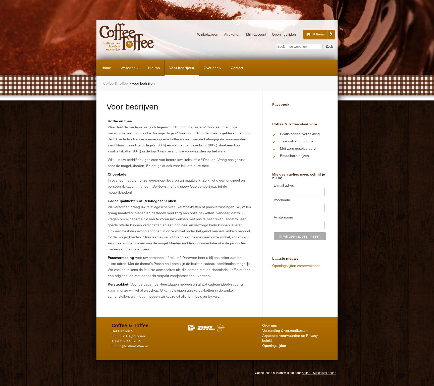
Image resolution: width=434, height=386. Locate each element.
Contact (237, 68)
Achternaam (283, 217)
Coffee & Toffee (115, 83)
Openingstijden (284, 34)
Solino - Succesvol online (319, 373)
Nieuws (154, 68)
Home (106, 68)
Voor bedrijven (181, 68)
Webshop (130, 68)
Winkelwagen (207, 34)
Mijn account (256, 34)
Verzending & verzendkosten (285, 330)
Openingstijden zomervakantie (296, 266)
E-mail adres (284, 185)
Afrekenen (232, 34)
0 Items (319, 34)
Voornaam (282, 200)
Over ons (212, 68)
